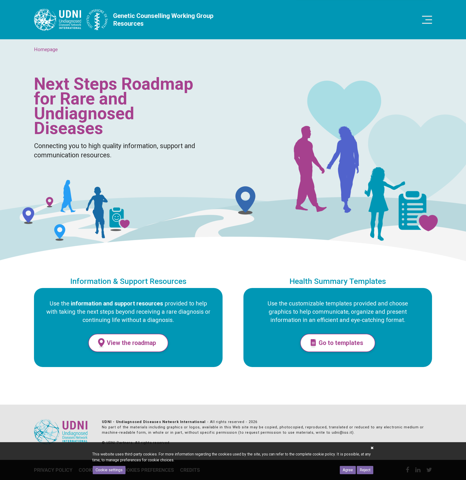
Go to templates (341, 342)
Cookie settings (109, 470)
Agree (348, 470)
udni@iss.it (342, 432)
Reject (365, 470)
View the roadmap (131, 342)
